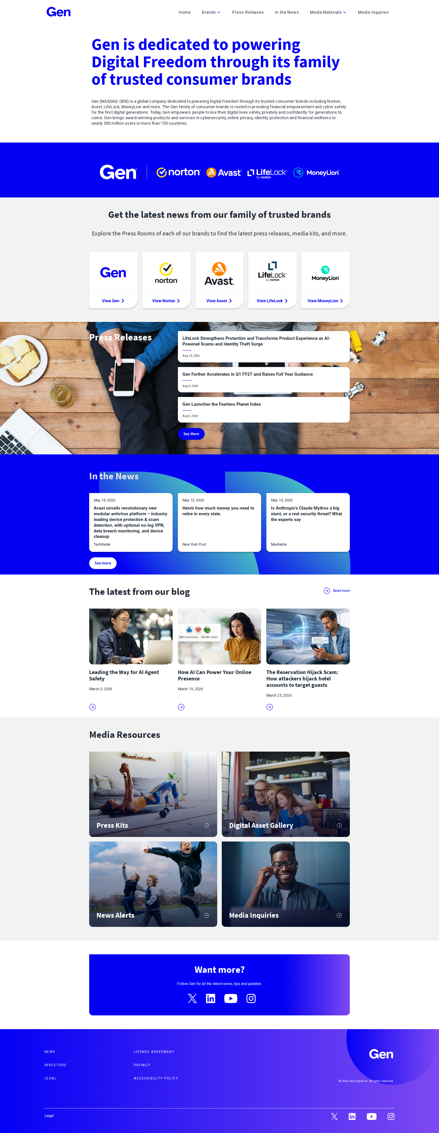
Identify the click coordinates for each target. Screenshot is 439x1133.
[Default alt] (381, 1054)
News (50, 1052)
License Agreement (154, 1052)
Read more (341, 590)
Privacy (142, 1065)
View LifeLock (270, 300)
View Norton (163, 300)
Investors (56, 1065)
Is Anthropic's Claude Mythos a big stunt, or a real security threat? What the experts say (306, 513)
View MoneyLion (323, 300)
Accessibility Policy (156, 1078)
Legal (51, 1078)
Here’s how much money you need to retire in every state (218, 510)
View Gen (110, 300)
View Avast (216, 300)
